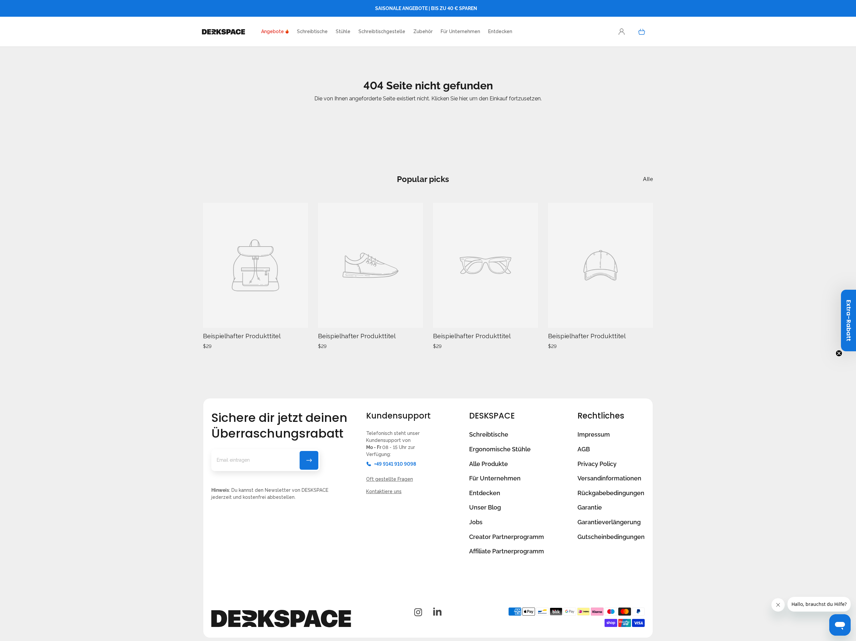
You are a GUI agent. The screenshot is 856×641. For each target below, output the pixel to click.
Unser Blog (485, 507)
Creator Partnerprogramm (506, 536)
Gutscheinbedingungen (611, 536)
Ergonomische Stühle (500, 449)
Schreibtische (488, 434)
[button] (500, 31)
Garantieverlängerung (609, 522)
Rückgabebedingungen (610, 492)
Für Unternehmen (495, 478)
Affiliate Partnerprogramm (506, 551)
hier (463, 98)
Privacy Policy (597, 463)
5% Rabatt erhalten (309, 460)
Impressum (593, 434)
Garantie (589, 507)
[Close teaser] (839, 353)
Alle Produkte (488, 463)
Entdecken (484, 492)
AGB (583, 449)
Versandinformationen (609, 478)
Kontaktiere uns (384, 491)
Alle (648, 179)
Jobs (476, 522)
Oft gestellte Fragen (389, 479)
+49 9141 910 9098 (395, 464)
